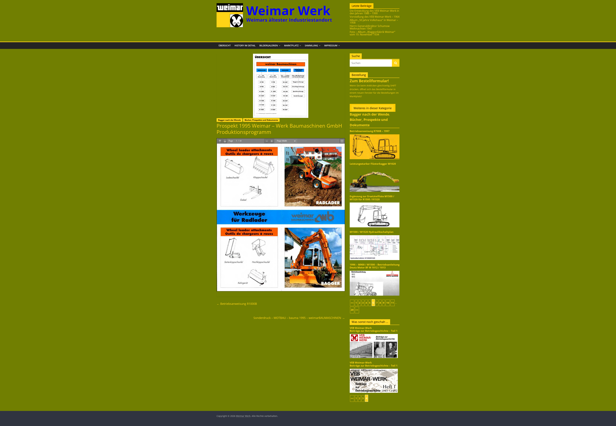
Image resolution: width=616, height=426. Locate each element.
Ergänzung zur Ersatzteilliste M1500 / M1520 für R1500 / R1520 (372, 198)
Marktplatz (291, 45)
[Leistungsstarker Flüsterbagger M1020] (374, 166)
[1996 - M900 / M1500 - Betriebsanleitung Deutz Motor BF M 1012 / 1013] (374, 270)
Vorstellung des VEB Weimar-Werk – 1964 (374, 16)
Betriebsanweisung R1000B (237, 304)
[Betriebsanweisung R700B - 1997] (374, 134)
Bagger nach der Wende (229, 120)
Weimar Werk (288, 10)
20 (352, 310)
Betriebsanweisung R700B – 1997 (369, 131)
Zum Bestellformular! (369, 80)
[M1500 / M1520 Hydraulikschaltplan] (374, 235)
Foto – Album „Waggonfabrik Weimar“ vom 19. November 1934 (372, 33)
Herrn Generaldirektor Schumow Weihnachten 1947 (369, 27)
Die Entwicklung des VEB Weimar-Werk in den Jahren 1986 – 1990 (374, 12)
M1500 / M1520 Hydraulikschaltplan (372, 232)
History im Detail (245, 45)
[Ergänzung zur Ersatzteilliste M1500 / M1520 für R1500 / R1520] (374, 202)
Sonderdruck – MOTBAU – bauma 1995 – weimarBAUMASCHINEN (299, 318)
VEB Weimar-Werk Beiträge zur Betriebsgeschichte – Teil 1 (374, 329)
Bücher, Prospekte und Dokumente (261, 120)
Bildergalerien (268, 45)
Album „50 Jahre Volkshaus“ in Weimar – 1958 (374, 21)
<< (352, 302)
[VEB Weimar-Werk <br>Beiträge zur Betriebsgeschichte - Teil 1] (374, 333)
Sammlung (311, 45)
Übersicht (224, 45)
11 (392, 302)
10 (387, 302)
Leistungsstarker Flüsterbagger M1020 (373, 163)
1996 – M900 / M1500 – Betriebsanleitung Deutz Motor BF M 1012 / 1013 (374, 266)
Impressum (330, 45)
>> (356, 310)
